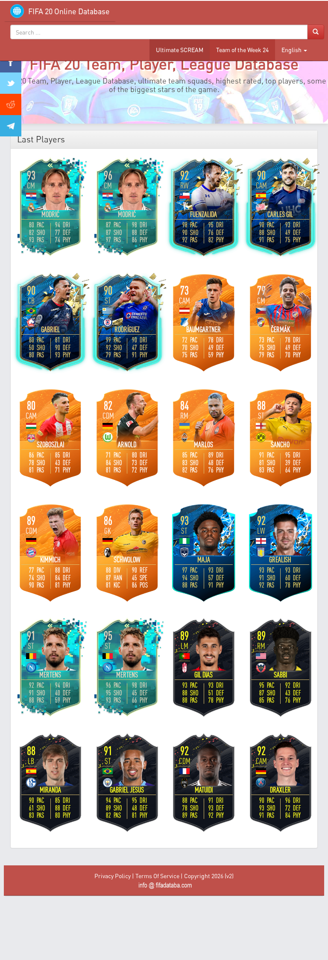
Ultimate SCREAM (179, 49)
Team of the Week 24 (242, 49)
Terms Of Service (157, 875)
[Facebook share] (10, 61)
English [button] (292, 49)
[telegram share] (10, 125)
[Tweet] (10, 83)
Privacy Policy (112, 875)
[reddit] (10, 104)
